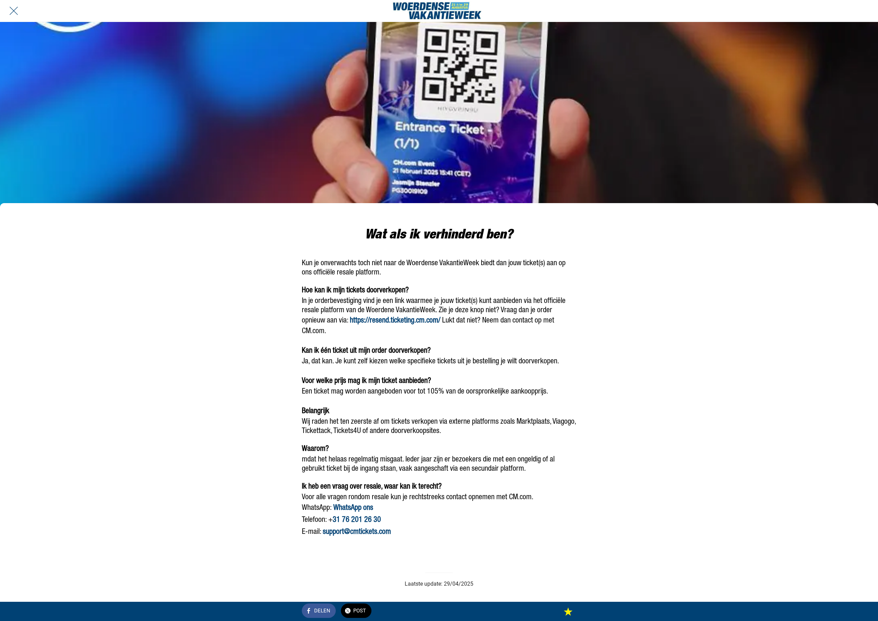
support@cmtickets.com (357, 532)
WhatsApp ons (353, 508)
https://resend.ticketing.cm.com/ (395, 321)
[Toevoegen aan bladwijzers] (568, 611)
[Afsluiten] (14, 11)
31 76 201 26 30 (357, 520)
